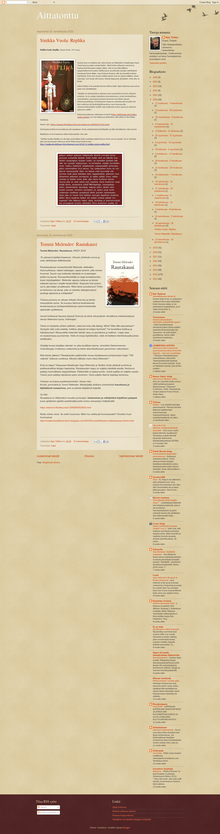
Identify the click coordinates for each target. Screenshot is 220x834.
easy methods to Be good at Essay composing (165, 579)
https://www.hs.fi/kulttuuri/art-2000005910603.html (65, 407)
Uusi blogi (157, 753)
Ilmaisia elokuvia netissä (123, 811)
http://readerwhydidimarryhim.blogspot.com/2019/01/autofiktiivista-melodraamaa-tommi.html (87, 421)
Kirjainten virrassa (162, 601)
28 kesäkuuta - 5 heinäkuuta (168, 161)
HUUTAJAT (158, 707)
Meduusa (157, 771)
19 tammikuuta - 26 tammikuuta (163, 224)
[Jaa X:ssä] (101, 221)
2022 (155, 90)
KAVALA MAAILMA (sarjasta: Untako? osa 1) (165, 527)
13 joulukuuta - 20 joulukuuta (168, 110)
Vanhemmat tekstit (131, 456)
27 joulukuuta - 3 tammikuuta (168, 103)
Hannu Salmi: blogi (162, 376)
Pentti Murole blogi (162, 451)
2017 (155, 257)
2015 (155, 265)
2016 (155, 261)
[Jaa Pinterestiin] (107, 221)
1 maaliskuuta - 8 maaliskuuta (162, 196)
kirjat (53, 225)
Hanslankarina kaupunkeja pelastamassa (165, 455)
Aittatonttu (58, 14)
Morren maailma (161, 498)
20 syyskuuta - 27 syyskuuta (168, 135)
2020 (155, 99)
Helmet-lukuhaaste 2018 (164, 603)
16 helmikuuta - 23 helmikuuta (163, 203)
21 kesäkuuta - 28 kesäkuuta (168, 167)
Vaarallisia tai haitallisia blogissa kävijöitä (131, 819)
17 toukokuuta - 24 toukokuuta (163, 189)
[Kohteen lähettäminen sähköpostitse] (95, 221)
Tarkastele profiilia (157, 63)
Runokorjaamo (160, 704)
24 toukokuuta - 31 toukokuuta (163, 182)
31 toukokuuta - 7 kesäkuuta (168, 174)
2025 (155, 77)
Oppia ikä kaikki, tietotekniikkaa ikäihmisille (166, 653)
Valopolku (158, 549)
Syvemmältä (159, 477)
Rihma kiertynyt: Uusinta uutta (166, 681)
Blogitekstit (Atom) (51, 462)
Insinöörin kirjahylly (163, 769)
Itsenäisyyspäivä (160, 658)
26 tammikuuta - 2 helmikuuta (169, 216)
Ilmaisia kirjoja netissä (122, 815)
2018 (155, 252)
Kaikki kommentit (48, 812)
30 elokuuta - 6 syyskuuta (167, 149)
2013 (155, 274)
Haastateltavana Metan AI (164, 296)
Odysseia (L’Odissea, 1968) (165, 379)
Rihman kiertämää (162, 678)
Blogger (126, 827)
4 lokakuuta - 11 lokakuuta (167, 131)
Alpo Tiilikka (172, 37)
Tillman (156, 402)
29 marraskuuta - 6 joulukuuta (169, 117)
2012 (155, 279)
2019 (155, 247)
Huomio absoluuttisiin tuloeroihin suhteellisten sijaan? (167, 321)
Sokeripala (158, 750)
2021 (155, 95)
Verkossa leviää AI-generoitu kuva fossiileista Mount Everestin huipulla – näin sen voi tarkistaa (167, 350)
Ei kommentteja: (82, 221)
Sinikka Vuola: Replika (62, 40)
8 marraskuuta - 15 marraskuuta (163, 125)
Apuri (155, 480)
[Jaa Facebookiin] (104, 221)
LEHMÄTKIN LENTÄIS (164, 345)
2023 (155, 86)
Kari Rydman (159, 294)
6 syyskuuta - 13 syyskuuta (168, 142)
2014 (155, 270)
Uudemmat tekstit (48, 456)
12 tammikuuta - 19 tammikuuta (163, 240)
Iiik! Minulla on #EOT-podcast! (166, 629)
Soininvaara (159, 317)
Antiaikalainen (160, 727)
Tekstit (43, 807)
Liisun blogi (159, 523)
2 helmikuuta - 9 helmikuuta (168, 209)
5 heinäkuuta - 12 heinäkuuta (168, 154)
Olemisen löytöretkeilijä (163, 730)
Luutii (156, 575)
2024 (155, 82)
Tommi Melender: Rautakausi (68, 244)
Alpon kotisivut (119, 807)
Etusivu (89, 456)
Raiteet (156, 405)
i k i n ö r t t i (159, 425)
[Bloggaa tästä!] (98, 221)
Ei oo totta (158, 627)
